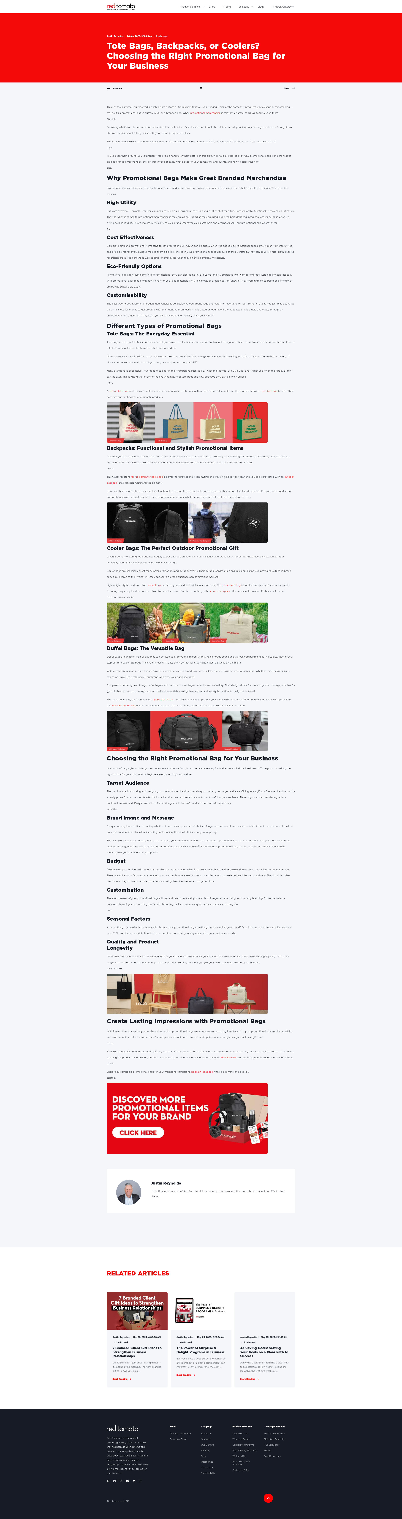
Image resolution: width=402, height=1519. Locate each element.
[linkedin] (114, 1481)
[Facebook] (109, 1481)
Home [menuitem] (173, 1426)
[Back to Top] (268, 1498)
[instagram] (121, 1481)
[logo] (122, 1429)
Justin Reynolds (115, 36)
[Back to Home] (121, 7)
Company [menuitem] (244, 6)
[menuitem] (203, 7)
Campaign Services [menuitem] (274, 1426)
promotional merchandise (205, 113)
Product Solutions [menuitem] (190, 6)
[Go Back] (201, 89)
